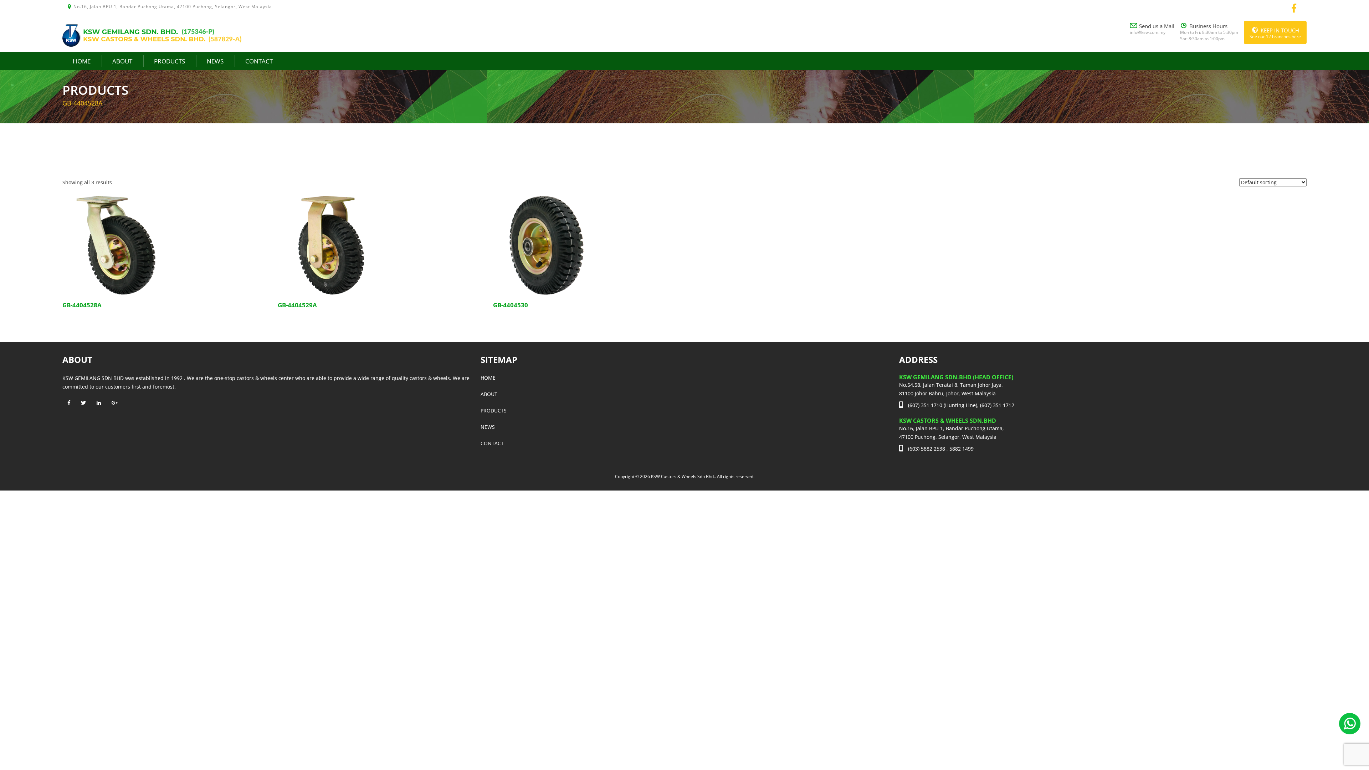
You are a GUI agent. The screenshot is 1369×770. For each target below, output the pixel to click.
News (215, 61)
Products (169, 61)
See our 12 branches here (1275, 33)
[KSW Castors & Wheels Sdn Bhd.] (151, 34)
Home (82, 61)
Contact (259, 61)
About (122, 61)
